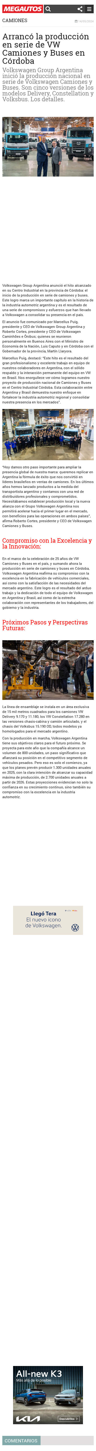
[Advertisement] (48, 228)
